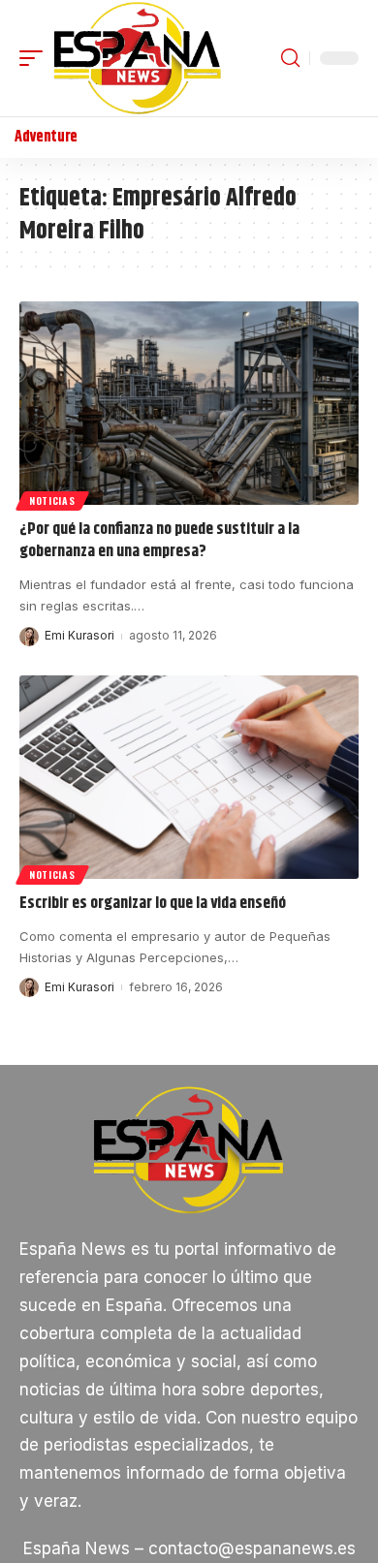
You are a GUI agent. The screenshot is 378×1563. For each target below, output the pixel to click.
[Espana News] (137, 58)
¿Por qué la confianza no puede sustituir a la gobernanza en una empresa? (159, 540)
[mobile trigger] (35, 58)
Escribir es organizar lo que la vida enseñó (152, 903)
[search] (290, 58)
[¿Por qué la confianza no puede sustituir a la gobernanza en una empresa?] (189, 403)
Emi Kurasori (79, 635)
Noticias (52, 500)
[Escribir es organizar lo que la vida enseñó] (189, 777)
